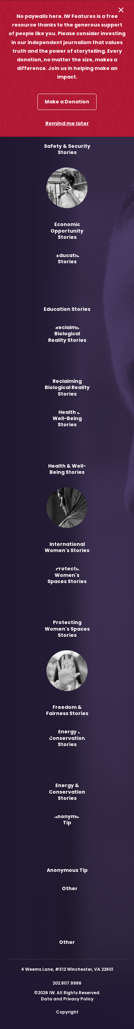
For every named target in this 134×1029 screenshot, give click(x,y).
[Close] (121, 9)
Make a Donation (67, 101)
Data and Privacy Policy (67, 999)
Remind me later (67, 123)
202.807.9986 (67, 983)
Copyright (67, 1012)
